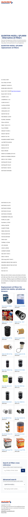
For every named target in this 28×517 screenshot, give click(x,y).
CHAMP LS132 (5, 96)
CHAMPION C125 (5, 99)
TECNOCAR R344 (5, 236)
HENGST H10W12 (5, 131)
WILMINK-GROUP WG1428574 (9, 262)
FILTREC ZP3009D (5, 119)
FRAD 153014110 (5, 125)
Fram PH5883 (4, 128)
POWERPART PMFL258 (7, 216)
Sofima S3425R (5, 225)
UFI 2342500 (4, 245)
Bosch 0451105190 (6, 94)
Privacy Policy (4, 512)
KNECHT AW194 (5, 133)
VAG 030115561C (5, 253)
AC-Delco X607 (5, 79)
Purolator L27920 (5, 222)
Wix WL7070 (4, 268)
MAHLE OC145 (5, 148)
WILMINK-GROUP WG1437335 (9, 265)
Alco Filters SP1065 (6, 82)
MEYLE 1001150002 (6, 159)
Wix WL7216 (4, 270)
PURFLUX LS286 (5, 219)
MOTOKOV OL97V (5, 205)
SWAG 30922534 (5, 231)
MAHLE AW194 (5, 145)
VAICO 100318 (5, 256)
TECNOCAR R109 (5, 234)
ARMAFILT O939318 (6, 85)
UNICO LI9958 (5, 248)
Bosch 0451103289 (6, 91)
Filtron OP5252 (5, 122)
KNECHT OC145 (5, 136)
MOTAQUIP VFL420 (6, 162)
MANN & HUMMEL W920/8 (8, 156)
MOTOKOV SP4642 (6, 208)
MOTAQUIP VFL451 (6, 165)
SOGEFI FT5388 (5, 228)
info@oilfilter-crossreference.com (8, 511)
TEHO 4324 (4, 239)
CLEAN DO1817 (5, 102)
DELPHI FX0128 (5, 114)
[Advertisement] (14, 19)
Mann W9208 (4, 150)
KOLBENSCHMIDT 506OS (7, 139)
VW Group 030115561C (7, 259)
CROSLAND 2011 (5, 111)
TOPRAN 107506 (5, 242)
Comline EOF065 (5, 105)
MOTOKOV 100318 (6, 167)
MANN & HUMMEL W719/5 (8, 153)
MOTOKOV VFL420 (6, 211)
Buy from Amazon (16, 91)
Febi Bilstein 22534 (6, 116)
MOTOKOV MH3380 (6, 170)
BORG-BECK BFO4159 (6, 88)
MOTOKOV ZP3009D (6, 214)
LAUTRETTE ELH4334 (6, 142)
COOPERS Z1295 (5, 108)
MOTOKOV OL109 (5, 202)
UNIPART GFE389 (5, 251)
